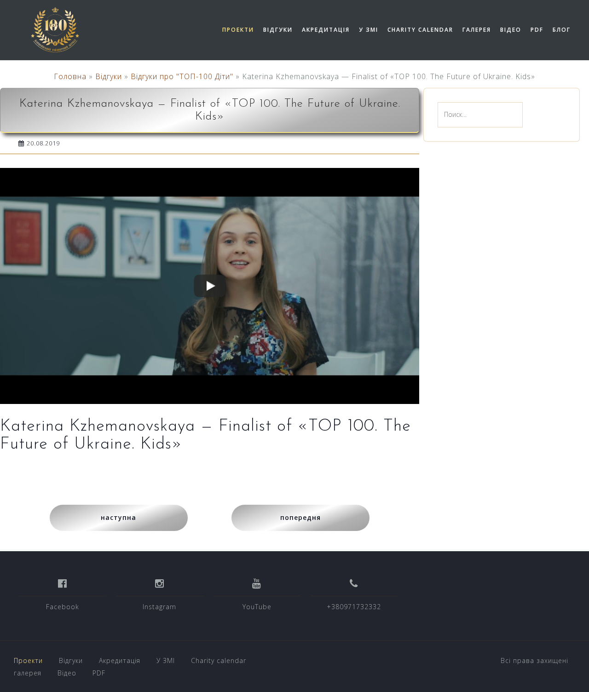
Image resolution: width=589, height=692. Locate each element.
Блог (562, 30)
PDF (537, 30)
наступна (118, 517)
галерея (476, 30)
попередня (300, 517)
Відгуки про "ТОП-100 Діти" (182, 76)
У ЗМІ (368, 30)
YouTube (257, 606)
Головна (70, 76)
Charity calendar (420, 30)
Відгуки (278, 30)
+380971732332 (354, 606)
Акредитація (326, 30)
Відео (510, 30)
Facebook (62, 606)
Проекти (238, 30)
